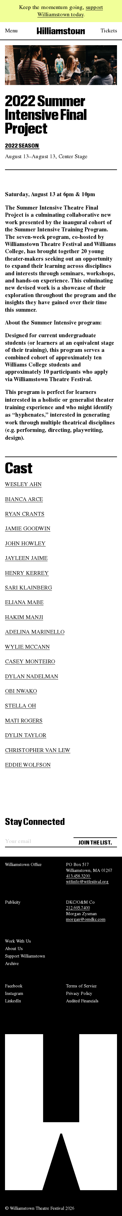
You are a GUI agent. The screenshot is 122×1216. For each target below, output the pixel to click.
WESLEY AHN (23, 484)
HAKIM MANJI (24, 617)
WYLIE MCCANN (27, 647)
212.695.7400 (78, 907)
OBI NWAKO (21, 691)
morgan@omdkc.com (85, 919)
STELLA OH (20, 706)
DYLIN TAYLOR (25, 735)
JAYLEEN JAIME (26, 558)
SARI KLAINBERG (28, 587)
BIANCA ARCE (24, 499)
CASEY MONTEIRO (30, 661)
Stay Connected (35, 822)
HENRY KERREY (27, 573)
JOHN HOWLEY (25, 543)
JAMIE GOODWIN (27, 528)
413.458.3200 (78, 875)
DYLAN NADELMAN (31, 676)
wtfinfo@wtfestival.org (87, 881)
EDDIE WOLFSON (28, 765)
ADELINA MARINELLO (34, 632)
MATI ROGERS (24, 720)
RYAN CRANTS (24, 514)
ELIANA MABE (24, 602)
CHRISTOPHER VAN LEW (37, 750)
